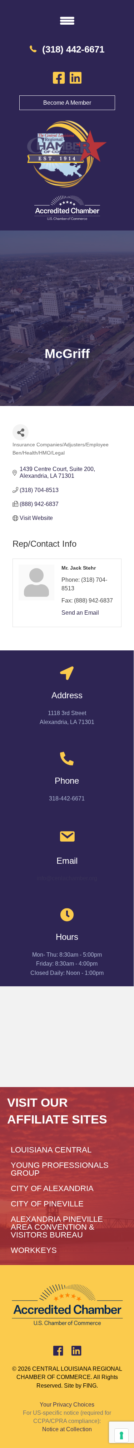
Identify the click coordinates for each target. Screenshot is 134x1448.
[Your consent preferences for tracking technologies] (121, 1435)
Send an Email (80, 613)
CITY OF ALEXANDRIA (52, 1188)
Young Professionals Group (60, 1169)
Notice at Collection (67, 1429)
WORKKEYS (34, 1250)
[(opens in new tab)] (67, 208)
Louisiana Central (51, 1149)
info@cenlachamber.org (67, 878)
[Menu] (67, 20)
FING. (90, 1386)
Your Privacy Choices (67, 1405)
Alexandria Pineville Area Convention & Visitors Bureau (57, 1227)
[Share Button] (21, 432)
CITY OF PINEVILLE (47, 1203)
